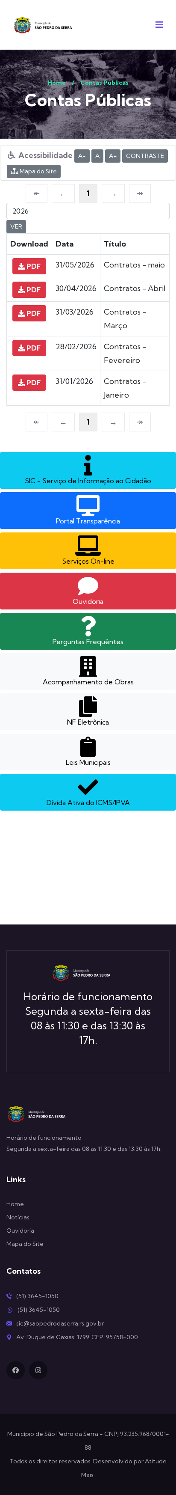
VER (16, 226)
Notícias (17, 1217)
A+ (113, 156)
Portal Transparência (88, 521)
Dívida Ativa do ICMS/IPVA (88, 802)
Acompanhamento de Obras (88, 682)
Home (56, 82)
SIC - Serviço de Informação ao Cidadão (88, 480)
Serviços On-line (88, 561)
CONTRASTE (145, 156)
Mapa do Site (37, 171)
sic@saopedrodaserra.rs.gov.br (60, 1323)
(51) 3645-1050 (37, 1296)
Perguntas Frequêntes (88, 641)
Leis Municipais (88, 762)
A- (82, 156)
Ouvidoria (88, 601)
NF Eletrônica (88, 722)
